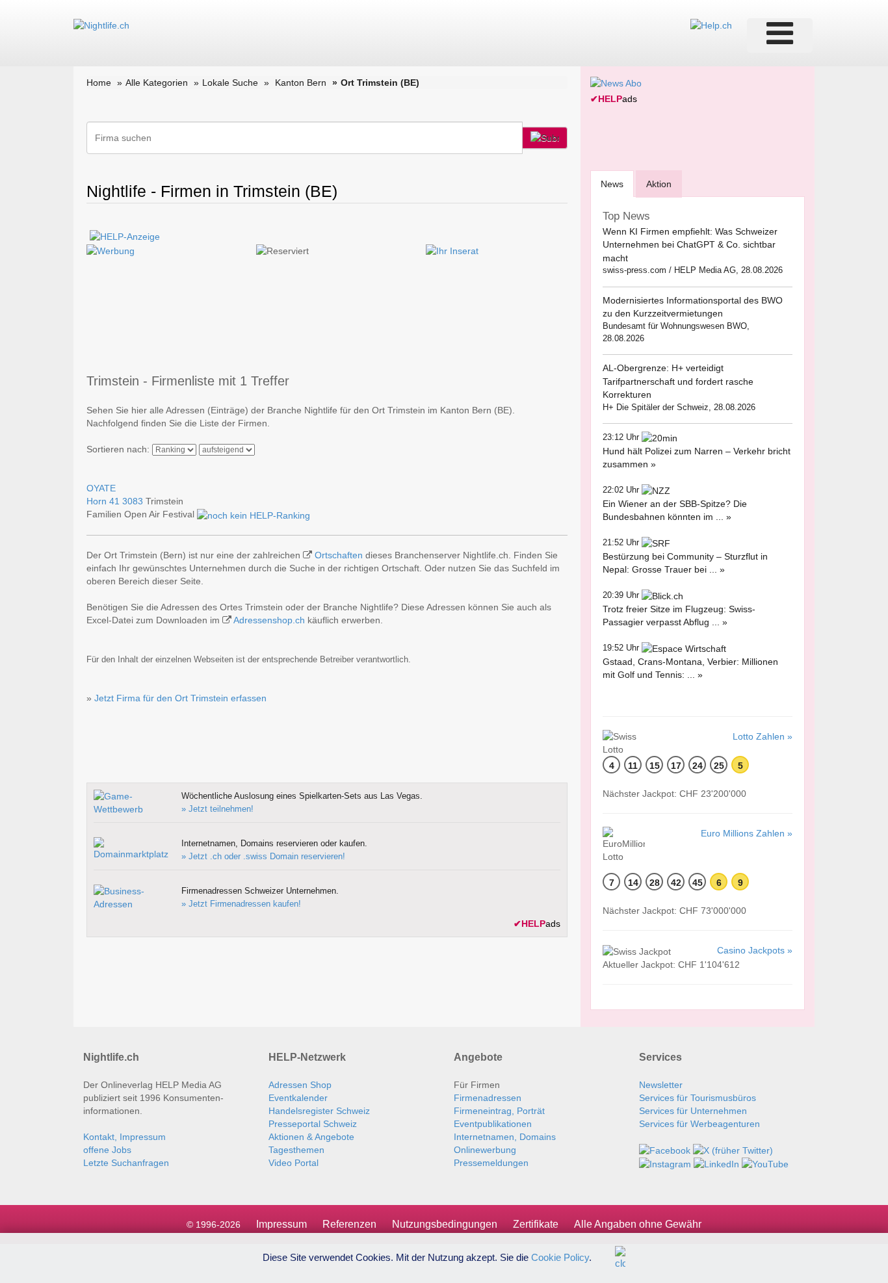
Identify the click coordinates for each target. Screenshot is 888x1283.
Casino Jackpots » (754, 950)
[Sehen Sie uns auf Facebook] (664, 1150)
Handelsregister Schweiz (319, 1111)
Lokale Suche (230, 82)
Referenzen (349, 1224)
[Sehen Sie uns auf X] (733, 1150)
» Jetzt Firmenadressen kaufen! (241, 904)
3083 (132, 501)
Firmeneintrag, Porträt (499, 1111)
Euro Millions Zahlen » (746, 833)
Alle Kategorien (156, 82)
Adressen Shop (300, 1085)
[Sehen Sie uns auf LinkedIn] (716, 1163)
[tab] (612, 183)
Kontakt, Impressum (124, 1137)
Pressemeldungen (491, 1163)
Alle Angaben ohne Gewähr (637, 1224)
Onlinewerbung (485, 1150)
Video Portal (293, 1163)
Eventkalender (298, 1098)
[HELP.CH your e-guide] (711, 24)
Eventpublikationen (493, 1124)
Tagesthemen (296, 1150)
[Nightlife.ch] (101, 24)
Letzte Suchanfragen (126, 1163)
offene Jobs (107, 1150)
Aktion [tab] (659, 184)
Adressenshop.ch (269, 620)
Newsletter (661, 1085)
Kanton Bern (300, 82)
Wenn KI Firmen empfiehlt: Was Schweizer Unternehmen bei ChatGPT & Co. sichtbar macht (690, 244)
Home (98, 82)
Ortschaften (339, 555)
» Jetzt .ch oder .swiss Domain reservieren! (263, 856)
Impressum (281, 1224)
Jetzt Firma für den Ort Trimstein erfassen (180, 698)
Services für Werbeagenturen (699, 1124)
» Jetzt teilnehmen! (217, 809)
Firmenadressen (487, 1098)
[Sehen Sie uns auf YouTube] (765, 1163)
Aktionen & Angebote (311, 1137)
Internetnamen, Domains (505, 1137)
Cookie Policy (560, 1256)
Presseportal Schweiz (312, 1124)
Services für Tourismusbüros (697, 1098)
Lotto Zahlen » (762, 736)
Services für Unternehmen (693, 1111)
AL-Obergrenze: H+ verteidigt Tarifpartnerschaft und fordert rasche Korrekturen (678, 381)
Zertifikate (535, 1224)
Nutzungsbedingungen (444, 1224)
